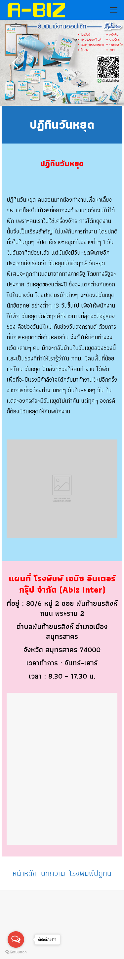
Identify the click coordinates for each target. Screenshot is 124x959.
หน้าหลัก (25, 873)
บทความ (53, 873)
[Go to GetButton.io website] (15, 952)
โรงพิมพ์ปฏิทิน (90, 873)
